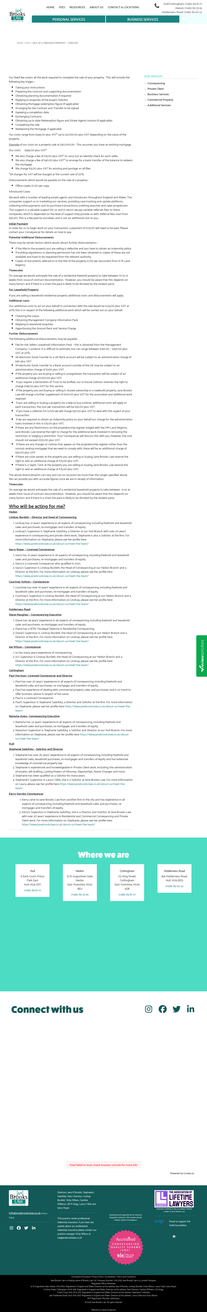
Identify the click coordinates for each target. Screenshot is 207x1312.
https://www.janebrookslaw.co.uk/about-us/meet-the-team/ (52, 543)
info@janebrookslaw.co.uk (25, 1212)
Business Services (142, 19)
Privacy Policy (98, 1276)
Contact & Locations (123, 6)
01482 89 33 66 (193, 7)
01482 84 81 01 (193, 3)
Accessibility (110, 1276)
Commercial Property (160, 99)
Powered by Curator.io (182, 1173)
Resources (77, 6)
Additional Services (159, 104)
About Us (96, 6)
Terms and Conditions (126, 1276)
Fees (62, 6)
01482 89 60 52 (193, 11)
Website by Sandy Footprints (103, 1309)
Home (50, 6)
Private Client (155, 88)
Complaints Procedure (80, 1276)
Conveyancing (156, 82)
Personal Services (68, 19)
